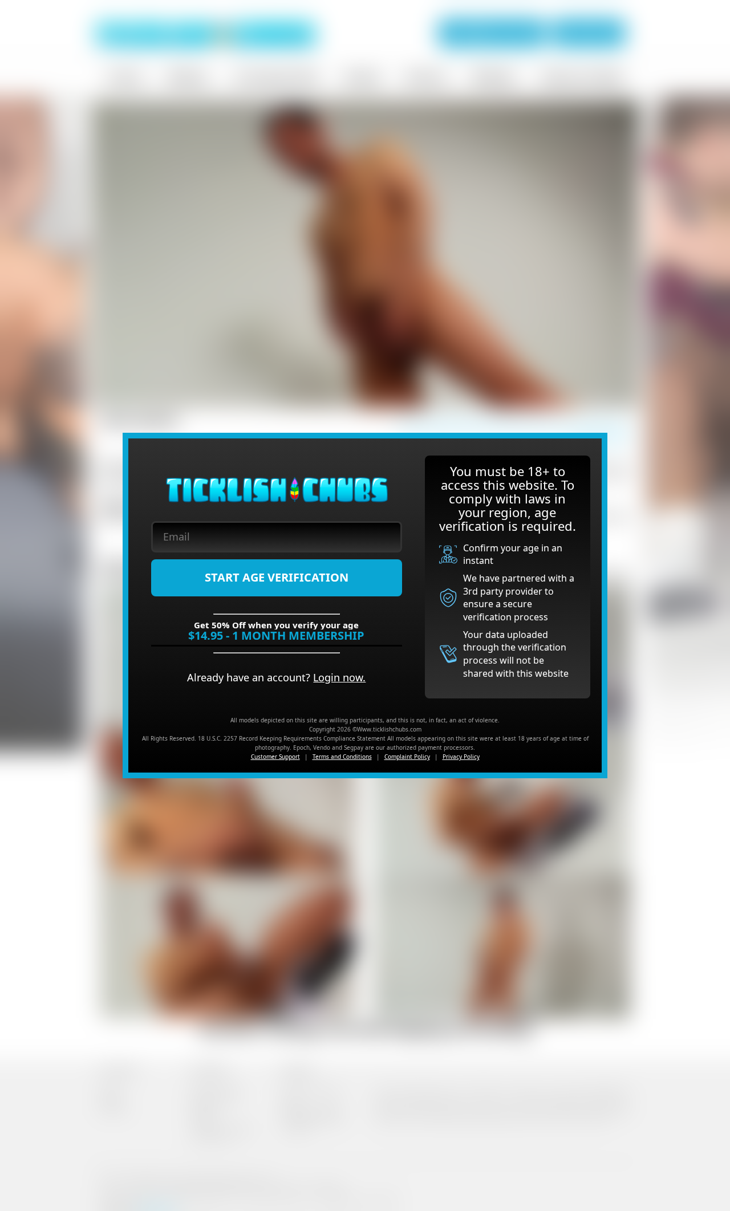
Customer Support (275, 757)
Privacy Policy (461, 757)
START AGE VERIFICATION (276, 577)
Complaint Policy (407, 757)
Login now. (339, 677)
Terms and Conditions (342, 757)
